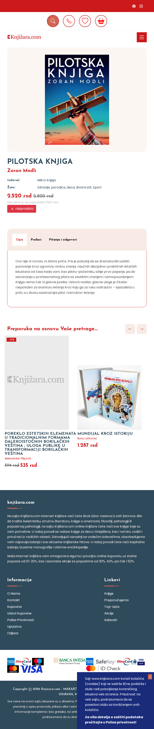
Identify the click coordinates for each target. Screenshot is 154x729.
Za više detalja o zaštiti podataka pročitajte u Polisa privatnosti (114, 720)
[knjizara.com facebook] (134, 6)
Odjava (12, 633)
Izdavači (110, 620)
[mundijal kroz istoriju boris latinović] (113, 380)
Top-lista (111, 606)
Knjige (108, 593)
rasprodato (24, 208)
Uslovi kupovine (19, 613)
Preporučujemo (116, 600)
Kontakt (13, 600)
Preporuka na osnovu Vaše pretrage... (52, 328)
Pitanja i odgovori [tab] (63, 239)
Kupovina (14, 606)
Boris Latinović (87, 438)
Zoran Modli (21, 170)
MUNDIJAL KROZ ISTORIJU (104, 434)
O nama (13, 593)
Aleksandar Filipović (17, 458)
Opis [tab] (19, 239)
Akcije (108, 613)
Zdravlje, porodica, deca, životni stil (64, 187)
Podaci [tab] (36, 239)
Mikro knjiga (46, 180)
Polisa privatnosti (20, 620)
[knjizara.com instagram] (141, 6)
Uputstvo (14, 626)
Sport (97, 187)
